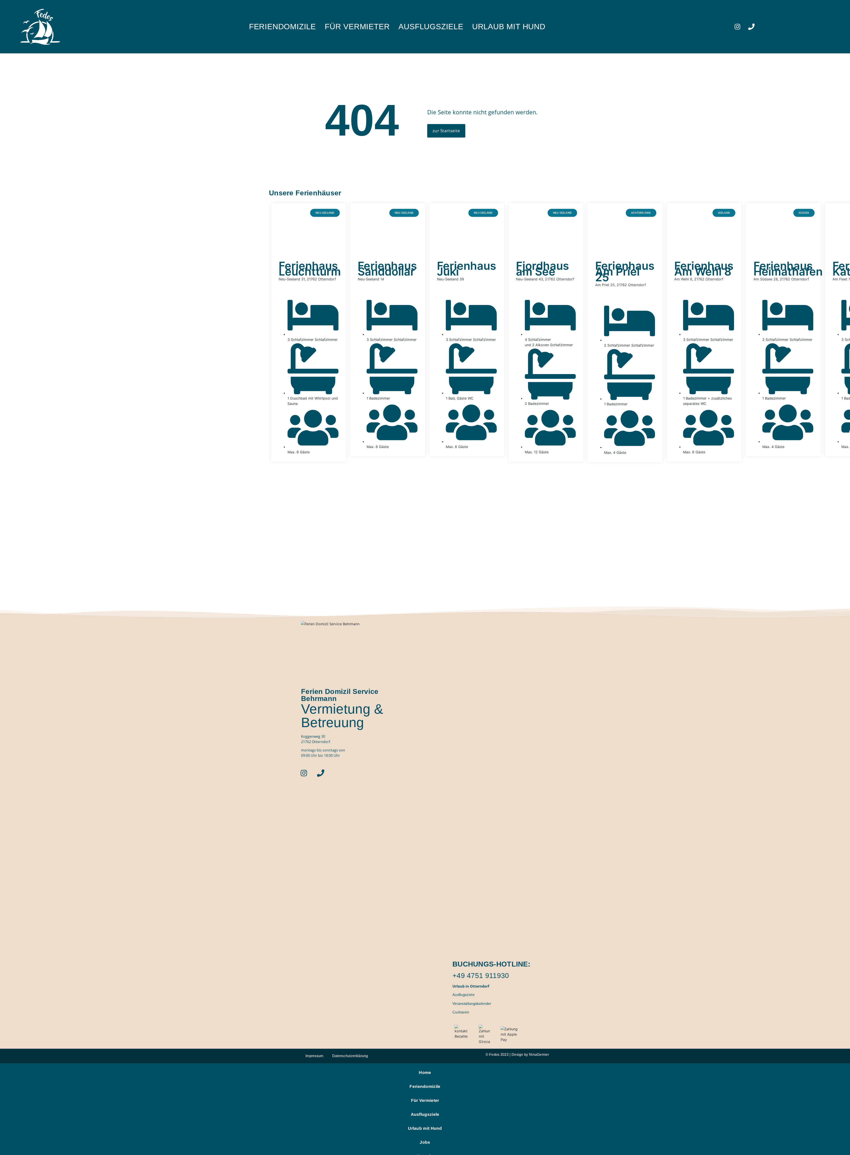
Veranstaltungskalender (471, 1004)
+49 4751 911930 (480, 976)
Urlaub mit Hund (508, 26)
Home (425, 1072)
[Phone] (751, 26)
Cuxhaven (460, 1012)
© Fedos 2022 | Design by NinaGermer (517, 1054)
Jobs (425, 1142)
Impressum (314, 1056)
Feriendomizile (282, 26)
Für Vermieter (357, 26)
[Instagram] (737, 26)
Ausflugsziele (430, 26)
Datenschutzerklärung (350, 1056)
